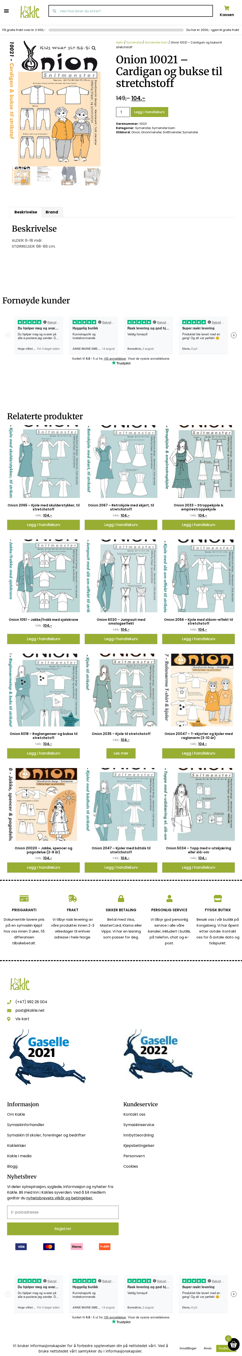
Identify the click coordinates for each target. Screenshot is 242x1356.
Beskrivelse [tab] (25, 212)
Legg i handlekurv (149, 112)
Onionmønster (151, 132)
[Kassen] (227, 8)
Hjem (119, 42)
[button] (6, 10)
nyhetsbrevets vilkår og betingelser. (59, 1198)
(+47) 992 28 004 (31, 1002)
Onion (135, 132)
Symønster (134, 42)
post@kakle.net (30, 1010)
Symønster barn (156, 42)
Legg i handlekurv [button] (43, 524)
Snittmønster (172, 132)
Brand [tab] (52, 212)
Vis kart (22, 1019)
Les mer (121, 753)
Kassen (227, 14)
